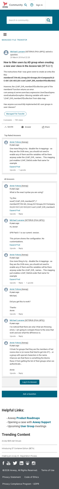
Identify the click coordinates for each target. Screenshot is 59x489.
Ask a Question (29, 394)
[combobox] (29, 20)
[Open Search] (26, 5)
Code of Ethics (31, 477)
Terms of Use (47, 470)
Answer (28, 127)
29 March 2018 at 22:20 (20, 57)
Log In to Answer (29, 382)
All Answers (9, 179)
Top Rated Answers (12, 135)
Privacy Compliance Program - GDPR (20, 483)
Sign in (39, 5)
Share (47, 127)
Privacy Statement (11, 477)
